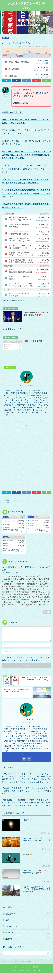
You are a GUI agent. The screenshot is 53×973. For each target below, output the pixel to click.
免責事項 (35, 967)
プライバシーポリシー (21, 967)
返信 (48, 612)
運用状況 (5, 38)
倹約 (27, 920)
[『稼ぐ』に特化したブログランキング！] (26, 502)
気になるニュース (27, 926)
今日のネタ (27, 914)
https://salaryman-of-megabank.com (29, 421)
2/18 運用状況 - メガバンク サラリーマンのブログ (26, 567)
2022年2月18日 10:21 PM (11, 572)
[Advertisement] (26, 458)
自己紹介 (27, 932)
